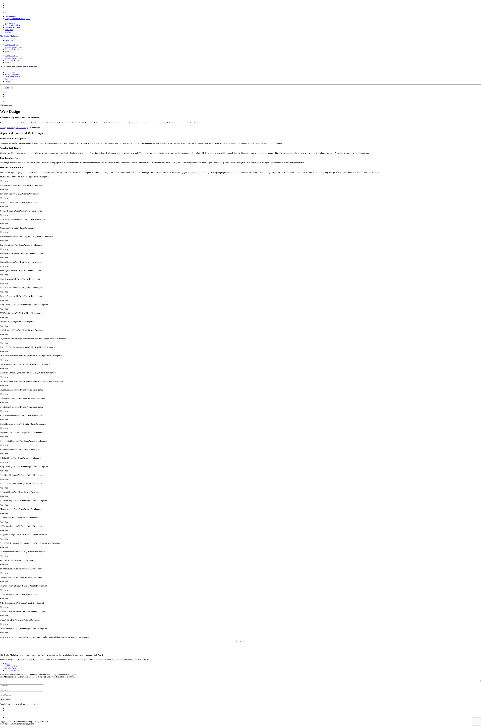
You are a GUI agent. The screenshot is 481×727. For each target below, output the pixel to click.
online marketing (124, 659)
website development (104, 659)
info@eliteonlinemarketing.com (17, 19)
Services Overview (12, 25)
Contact (8, 32)
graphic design (89, 659)
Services (10, 128)
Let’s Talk (9, 40)
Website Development (13, 58)
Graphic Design (11, 56)
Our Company (10, 23)
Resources (9, 30)
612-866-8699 (10, 16)
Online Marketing (12, 60)
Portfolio (8, 62)
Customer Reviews (12, 27)
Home (2, 128)
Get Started (240, 641)
